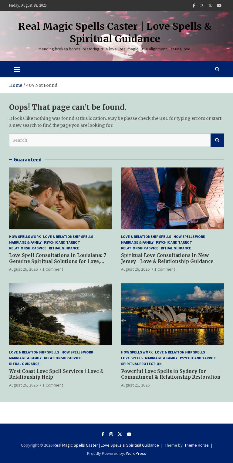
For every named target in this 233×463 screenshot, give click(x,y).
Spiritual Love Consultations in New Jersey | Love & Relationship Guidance (167, 258)
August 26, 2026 (23, 269)
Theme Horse (196, 445)
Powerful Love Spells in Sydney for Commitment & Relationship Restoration (171, 374)
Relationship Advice (27, 248)
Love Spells (132, 358)
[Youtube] (219, 5)
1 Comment (52, 269)
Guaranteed (28, 159)
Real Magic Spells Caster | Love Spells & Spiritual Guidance (115, 32)
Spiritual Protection (141, 363)
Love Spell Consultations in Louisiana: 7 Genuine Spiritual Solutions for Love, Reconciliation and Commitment (57, 261)
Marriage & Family (25, 242)
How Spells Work (25, 236)
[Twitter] (210, 5)
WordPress (136, 453)
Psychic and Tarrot (62, 242)
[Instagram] (202, 5)
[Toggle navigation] (17, 69)
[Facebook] (194, 5)
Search (217, 140)
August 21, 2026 (135, 385)
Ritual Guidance (64, 248)
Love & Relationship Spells (68, 236)
